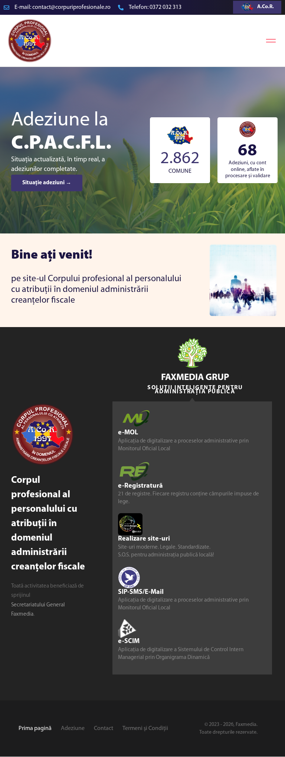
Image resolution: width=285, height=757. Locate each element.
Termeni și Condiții (145, 728)
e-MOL (128, 433)
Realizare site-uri (144, 539)
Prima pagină (35, 728)
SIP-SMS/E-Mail (141, 592)
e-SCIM (129, 642)
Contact (103, 728)
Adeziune (73, 728)
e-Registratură (140, 486)
